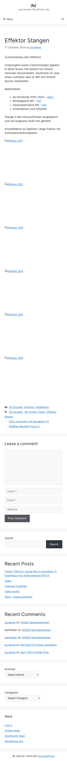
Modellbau (42, 407)
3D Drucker (16, 407)
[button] (62, 19)
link (39, 100)
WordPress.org (14, 741)
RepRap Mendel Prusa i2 (24, 426)
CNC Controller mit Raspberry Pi (29, 421)
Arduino (29, 407)
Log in (8, 725)
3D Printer (30, 412)
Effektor (51, 412)
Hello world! (12, 591)
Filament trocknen (16, 586)
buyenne (10, 622)
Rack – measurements (18, 596)
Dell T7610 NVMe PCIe (34, 652)
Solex (8, 580)
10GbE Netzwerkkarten (34, 622)
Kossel (9, 416)
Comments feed (15, 736)
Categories (11, 692)
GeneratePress (46, 756)
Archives (10, 669)
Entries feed (12, 730)
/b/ (33, 5)
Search (9, 538)
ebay (50, 97)
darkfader (11, 637)
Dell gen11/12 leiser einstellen (38, 644)
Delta (41, 412)
